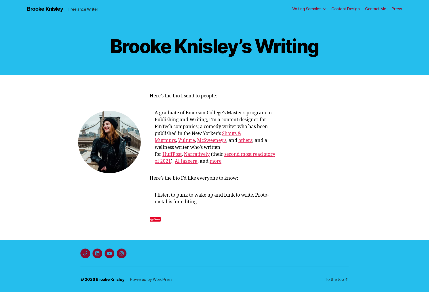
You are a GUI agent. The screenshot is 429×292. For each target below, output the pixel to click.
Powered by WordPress (151, 279)
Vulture (186, 141)
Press (397, 8)
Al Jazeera (186, 161)
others (245, 141)
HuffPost (172, 154)
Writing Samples (307, 8)
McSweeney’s (211, 141)
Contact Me (375, 8)
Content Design (345, 8)
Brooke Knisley (45, 9)
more (215, 161)
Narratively (197, 154)
